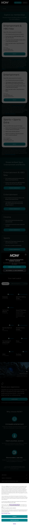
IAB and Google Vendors (5, 513)
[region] (14, 504)
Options (14, 523)
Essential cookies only (14, 520)
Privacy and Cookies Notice (14, 504)
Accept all (14, 516)
